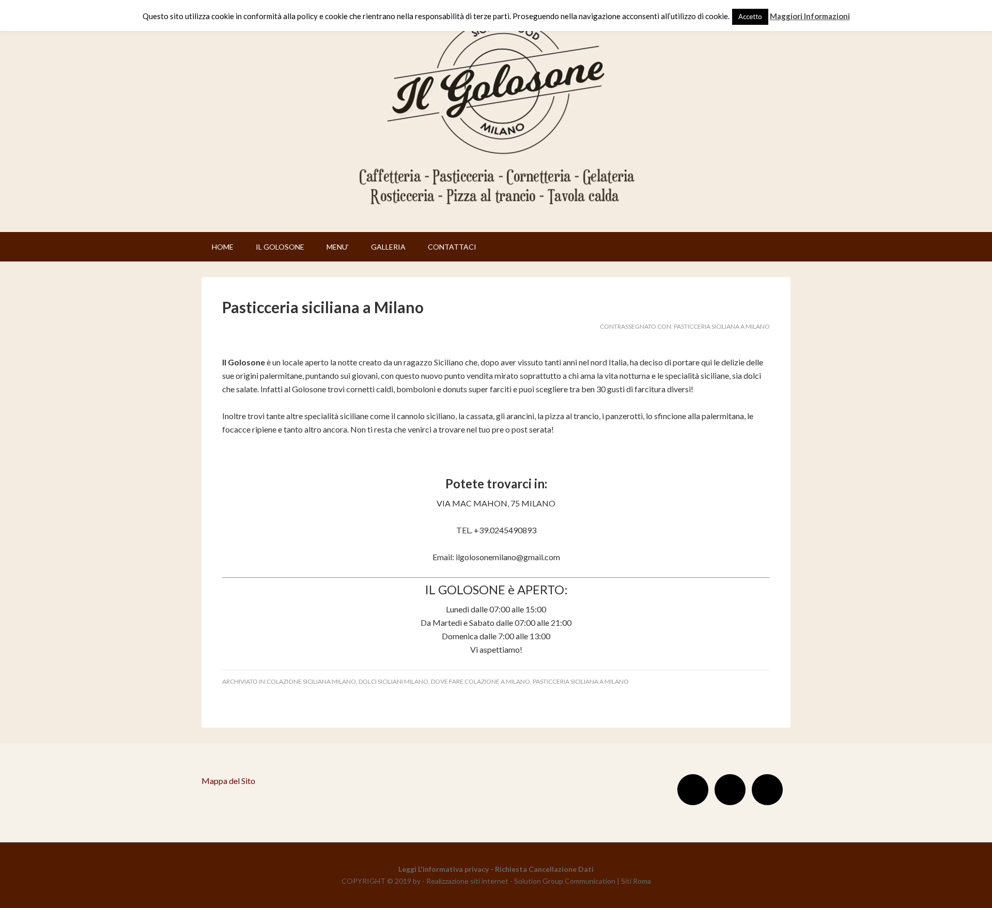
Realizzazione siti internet (467, 880)
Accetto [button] (750, 16)
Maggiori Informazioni (810, 16)
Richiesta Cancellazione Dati (544, 869)
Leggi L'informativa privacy (443, 869)
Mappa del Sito (228, 781)
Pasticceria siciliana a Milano (323, 307)
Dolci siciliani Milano (393, 681)
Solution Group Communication (564, 880)
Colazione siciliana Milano (311, 681)
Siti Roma (636, 880)
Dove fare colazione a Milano (480, 681)
